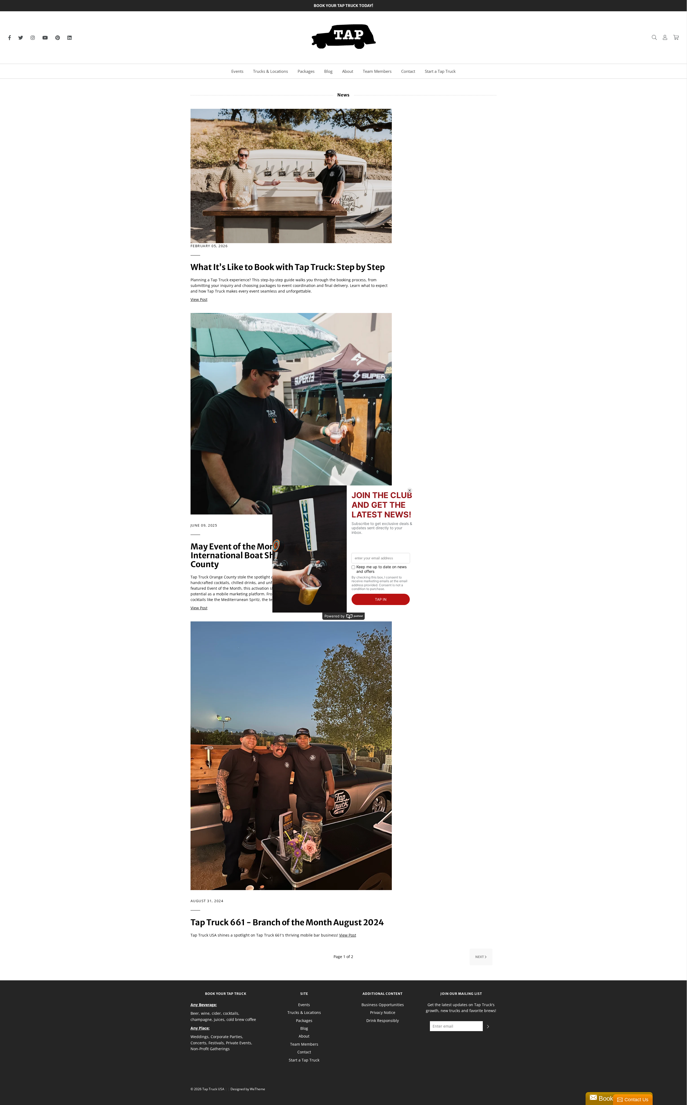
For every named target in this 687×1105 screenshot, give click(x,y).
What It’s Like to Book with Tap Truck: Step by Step (288, 267)
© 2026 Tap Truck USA (207, 1089)
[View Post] (291, 175)
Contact (408, 71)
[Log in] (662, 37)
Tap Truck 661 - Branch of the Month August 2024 (287, 922)
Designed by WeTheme (248, 1089)
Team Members (377, 71)
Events (237, 71)
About (347, 71)
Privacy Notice (382, 1012)
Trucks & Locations (270, 71)
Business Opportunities (382, 1004)
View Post (199, 299)
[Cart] (673, 37)
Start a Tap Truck (440, 71)
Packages (306, 71)
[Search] (651, 37)
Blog (328, 71)
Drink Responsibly (382, 1020)
